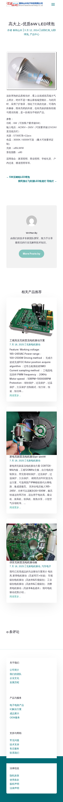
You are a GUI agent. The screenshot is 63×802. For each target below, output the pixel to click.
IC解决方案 (16, 709)
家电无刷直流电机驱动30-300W (28, 456)
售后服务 (14, 748)
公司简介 (14, 669)
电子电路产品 (17, 705)
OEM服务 (15, 717)
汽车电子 (46, 566)
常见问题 (14, 740)
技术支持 (14, 744)
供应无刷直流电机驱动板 (23, 562)
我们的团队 (16, 674)
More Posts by (31, 253)
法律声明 (14, 788)
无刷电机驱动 (33, 344)
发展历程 (14, 682)
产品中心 (34, 34)
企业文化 (14, 678)
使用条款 (14, 779)
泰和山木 (17, 30)
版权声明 (14, 783)
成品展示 (14, 713)
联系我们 (14, 752)
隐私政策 (14, 775)
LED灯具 (45, 30)
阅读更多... (15, 395)
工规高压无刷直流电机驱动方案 (27, 340)
